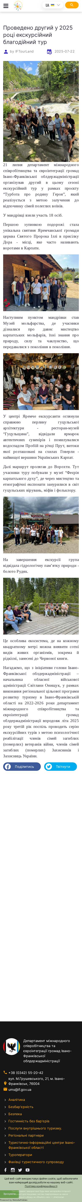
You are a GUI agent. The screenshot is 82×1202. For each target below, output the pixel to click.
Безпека (15, 1114)
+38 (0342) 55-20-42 (25, 1073)
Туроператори (20, 1155)
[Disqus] (41, 828)
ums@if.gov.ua (19, 1089)
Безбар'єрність (20, 1107)
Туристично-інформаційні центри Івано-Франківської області (41, 1145)
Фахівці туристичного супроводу (36, 1162)
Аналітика (16, 1100)
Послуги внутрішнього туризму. (35, 1128)
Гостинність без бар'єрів (28, 1121)
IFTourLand (24, 51)
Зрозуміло (9, 1194)
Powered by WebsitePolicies (13, 1200)
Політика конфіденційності (41, 1186)
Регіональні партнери (26, 1135)
